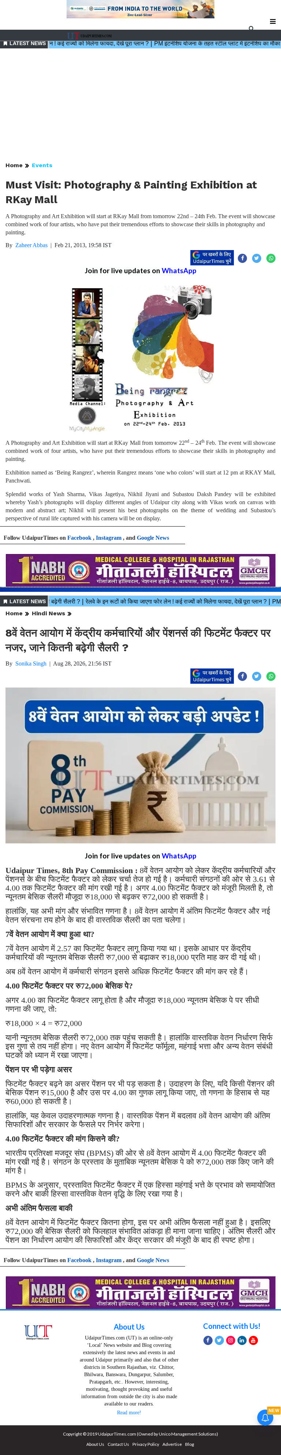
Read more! (129, 1412)
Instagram (108, 538)
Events (42, 165)
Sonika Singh (30, 663)
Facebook (79, 538)
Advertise (172, 1444)
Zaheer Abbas (31, 245)
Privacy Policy (145, 1444)
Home (14, 165)
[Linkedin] (242, 1340)
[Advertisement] (140, 105)
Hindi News (48, 613)
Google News (153, 538)
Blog (189, 1444)
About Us (129, 1326)
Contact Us (118, 1444)
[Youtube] (253, 1340)
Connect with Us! (232, 1326)
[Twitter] (219, 1340)
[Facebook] (208, 1340)
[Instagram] (230, 1340)
